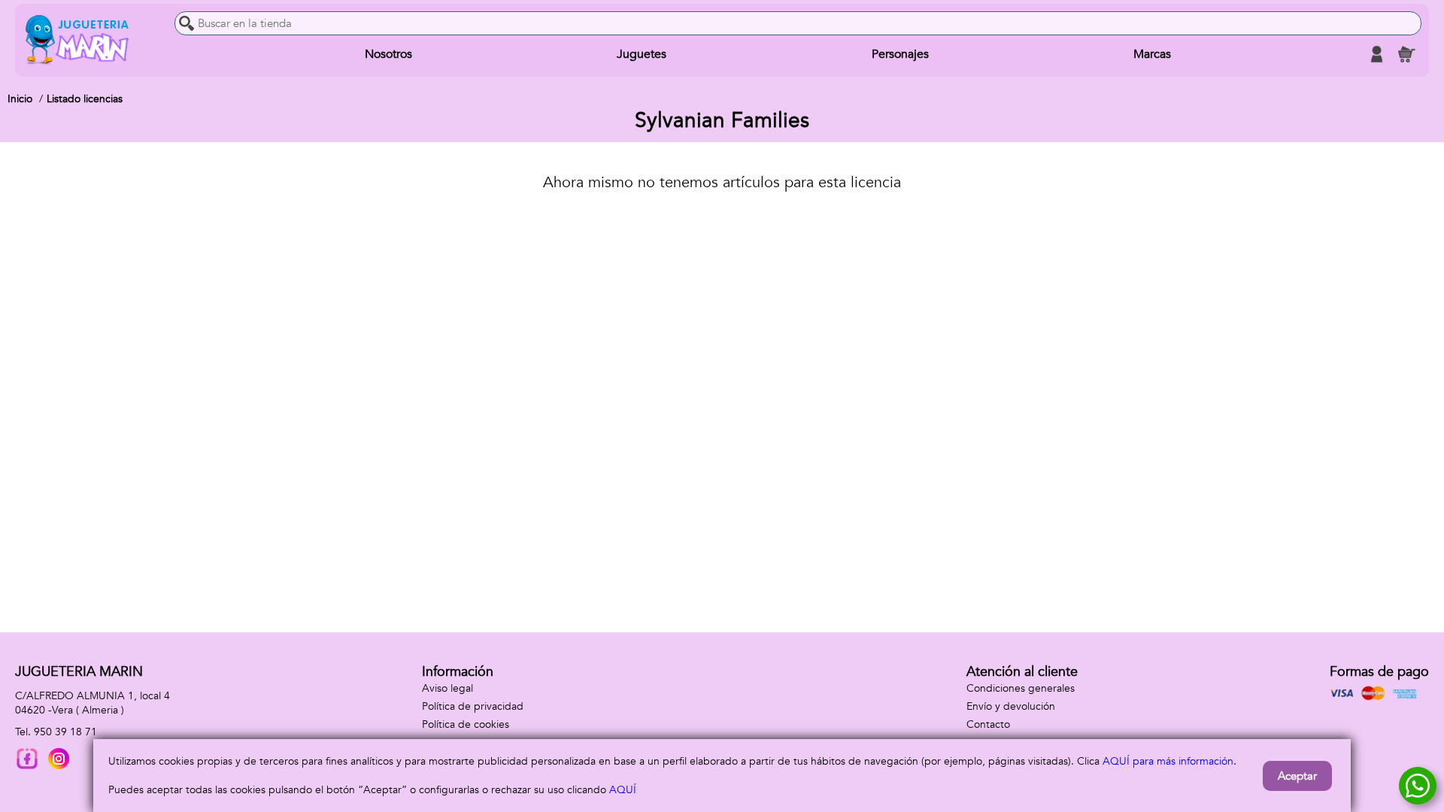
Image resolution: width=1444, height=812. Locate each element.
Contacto (988, 724)
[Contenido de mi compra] (1406, 54)
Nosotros (388, 54)
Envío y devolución (1010, 706)
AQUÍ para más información (1168, 761)
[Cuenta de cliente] (1376, 54)
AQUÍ (622, 790)
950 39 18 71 (65, 732)
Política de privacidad (472, 706)
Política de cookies (465, 724)
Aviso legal (447, 688)
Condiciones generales (1020, 688)
